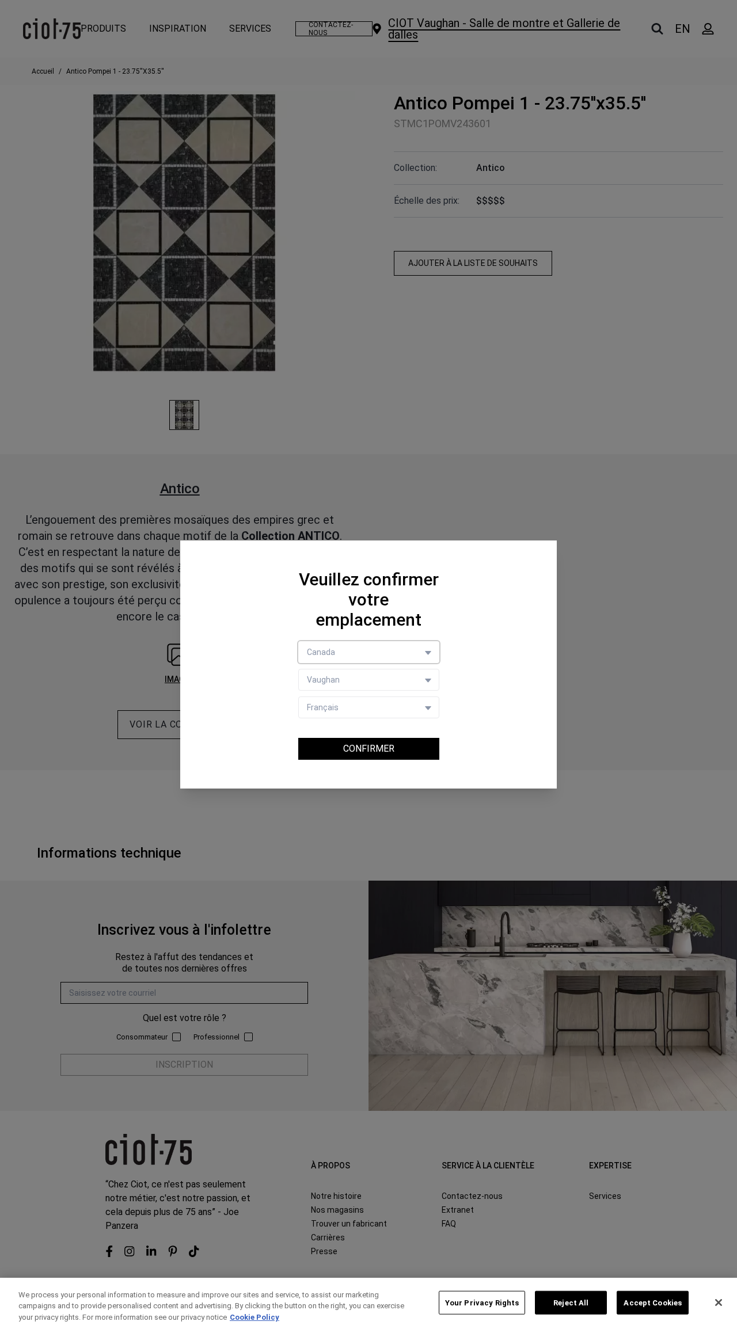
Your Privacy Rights (482, 1302)
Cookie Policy (254, 1317)
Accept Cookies (653, 1302)
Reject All (570, 1302)
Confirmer (368, 748)
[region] (368, 1303)
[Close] (718, 1302)
